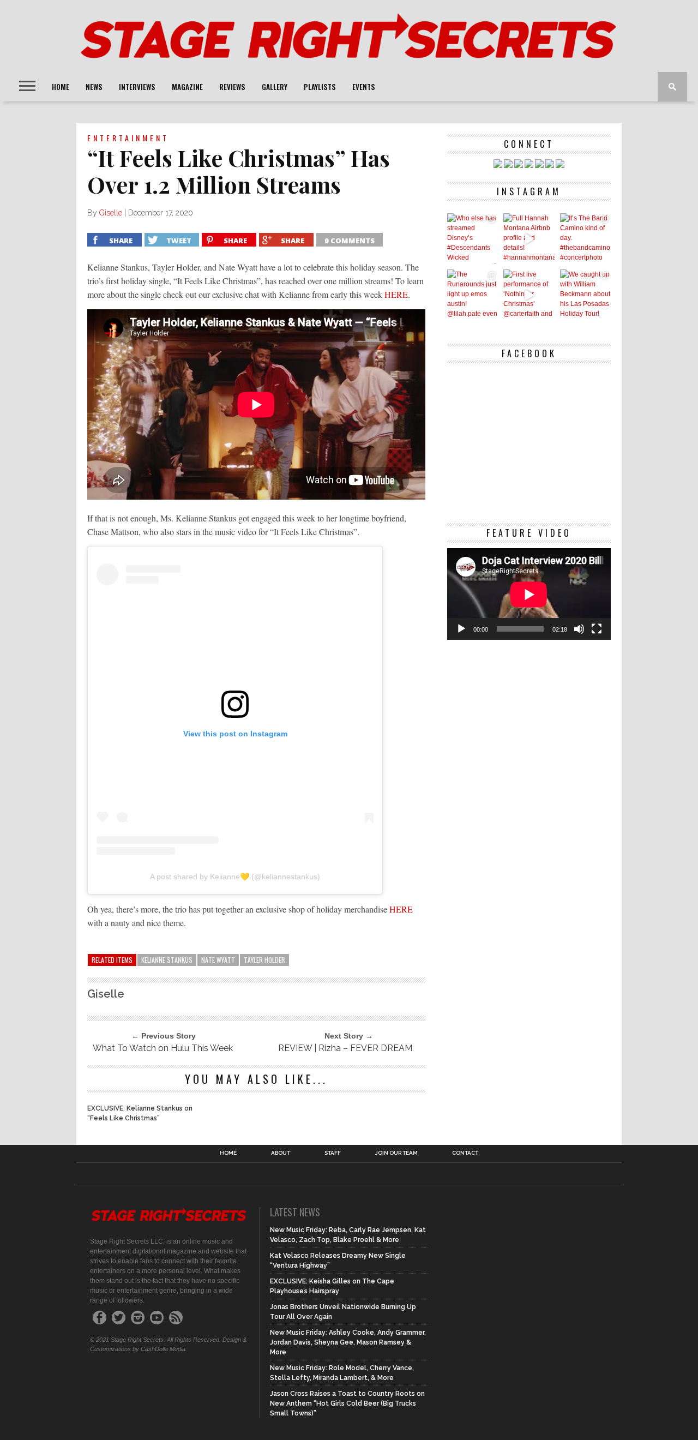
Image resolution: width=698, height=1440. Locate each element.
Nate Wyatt (218, 959)
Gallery (274, 86)
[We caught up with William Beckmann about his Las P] (585, 294)
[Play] (461, 628)
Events (363, 86)
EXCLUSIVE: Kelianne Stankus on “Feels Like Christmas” (139, 1113)
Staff (332, 1153)
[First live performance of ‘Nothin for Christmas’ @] (528, 294)
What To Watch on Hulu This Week (163, 1048)
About (280, 1153)
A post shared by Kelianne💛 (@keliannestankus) (235, 876)
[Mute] (579, 628)
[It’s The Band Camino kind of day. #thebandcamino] (585, 238)
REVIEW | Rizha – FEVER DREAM (345, 1048)
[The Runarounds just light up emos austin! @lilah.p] (472, 294)
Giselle (110, 212)
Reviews (232, 86)
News (94, 86)
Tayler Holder (264, 959)
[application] (529, 594)
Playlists (320, 86)
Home (60, 86)
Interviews (137, 86)
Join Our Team (396, 1153)
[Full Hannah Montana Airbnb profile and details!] (528, 238)
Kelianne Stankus (166, 959)
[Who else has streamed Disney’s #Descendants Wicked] (472, 238)
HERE (396, 294)
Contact (465, 1153)
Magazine (187, 86)
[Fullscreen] (596, 628)
